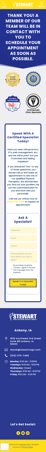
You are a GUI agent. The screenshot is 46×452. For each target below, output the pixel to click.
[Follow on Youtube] (23, 433)
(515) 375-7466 (19, 355)
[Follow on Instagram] (28, 433)
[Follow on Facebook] (18, 433)
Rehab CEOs (25, 444)
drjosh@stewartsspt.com (25, 349)
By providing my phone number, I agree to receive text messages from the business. (24, 269)
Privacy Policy (27, 447)
